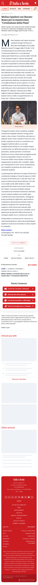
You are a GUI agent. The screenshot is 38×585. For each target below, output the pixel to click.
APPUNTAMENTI (27, 8)
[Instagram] (15, 497)
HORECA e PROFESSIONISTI (19, 515)
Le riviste (5, 536)
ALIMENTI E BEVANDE (15, 269)
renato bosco (29, 258)
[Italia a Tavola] (19, 3)
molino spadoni (16, 258)
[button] (35, 3)
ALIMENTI (5, 8)
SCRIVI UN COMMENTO (19, 242)
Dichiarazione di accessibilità (30, 542)
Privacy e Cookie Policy (28, 531)
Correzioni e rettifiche (29, 538)
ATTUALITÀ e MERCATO (19, 505)
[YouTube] (22, 497)
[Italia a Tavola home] (19, 479)
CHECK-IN (19, 513)
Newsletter (6, 538)
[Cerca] (35, 8)
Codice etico (31, 536)
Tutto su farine (19, 251)
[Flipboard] (28, 497)
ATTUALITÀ (13, 8)
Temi (4, 533)
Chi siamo (6, 541)
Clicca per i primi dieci (19, 379)
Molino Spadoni (6, 230)
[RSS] (32, 497)
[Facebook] (6, 497)
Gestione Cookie (30, 533)
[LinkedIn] (12, 497)
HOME (3, 269)
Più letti (5, 546)
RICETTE (19, 518)
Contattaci (6, 544)
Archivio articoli (7, 531)
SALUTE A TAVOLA (19, 521)
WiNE (19, 8)
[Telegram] (19, 497)
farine (6, 258)
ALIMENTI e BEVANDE (19, 523)
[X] (9, 497)
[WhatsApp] (25, 497)
